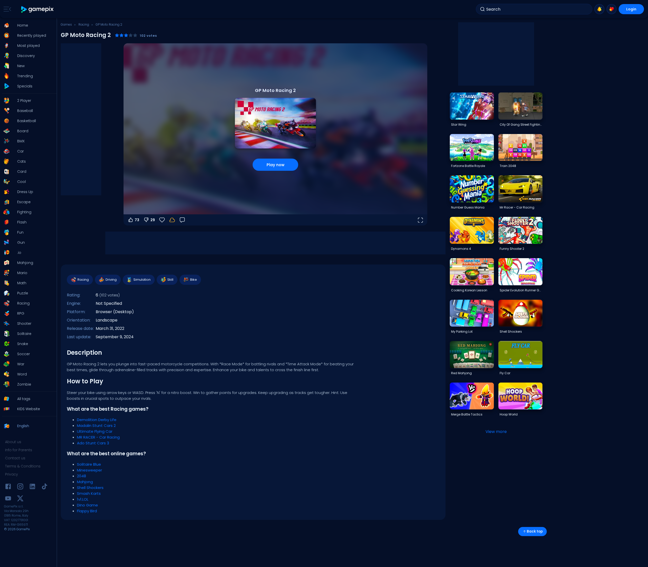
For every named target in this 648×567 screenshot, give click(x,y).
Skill (170, 279)
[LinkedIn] (32, 487)
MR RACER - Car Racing (98, 437)
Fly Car (505, 373)
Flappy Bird (87, 511)
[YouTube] (8, 499)
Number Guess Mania (467, 207)
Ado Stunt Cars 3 (93, 443)
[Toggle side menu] (6, 9)
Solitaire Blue (89, 464)
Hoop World (509, 414)
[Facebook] (8, 487)
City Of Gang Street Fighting (521, 124)
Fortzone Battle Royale (468, 166)
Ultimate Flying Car (94, 431)
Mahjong (85, 481)
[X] (20, 499)
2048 (81, 476)
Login (631, 9)
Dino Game (87, 505)
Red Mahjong (461, 373)
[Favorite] (611, 9)
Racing (83, 24)
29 (152, 219)
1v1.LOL (82, 499)
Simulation (142, 279)
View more (496, 431)
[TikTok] (44, 487)
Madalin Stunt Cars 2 (96, 425)
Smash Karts (89, 493)
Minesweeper (89, 470)
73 (137, 219)
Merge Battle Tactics (466, 414)
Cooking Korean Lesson (469, 290)
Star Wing (458, 124)
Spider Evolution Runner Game (521, 290)
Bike (193, 279)
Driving (111, 279)
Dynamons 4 (461, 249)
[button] (27, 25)
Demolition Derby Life (96, 419)
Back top (535, 531)
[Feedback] (182, 220)
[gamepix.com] (37, 9)
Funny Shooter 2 (512, 249)
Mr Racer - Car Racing (517, 207)
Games (66, 24)
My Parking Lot (462, 331)
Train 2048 (508, 166)
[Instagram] (20, 487)
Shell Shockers (90, 487)
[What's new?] (599, 9)
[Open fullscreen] (420, 220)
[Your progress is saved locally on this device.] (172, 220)
